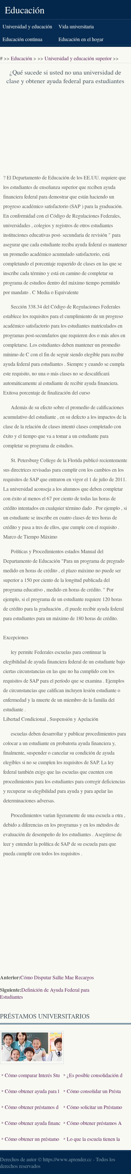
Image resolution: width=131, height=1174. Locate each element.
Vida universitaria (76, 26)
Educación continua (22, 39)
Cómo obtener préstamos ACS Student (93, 1128)
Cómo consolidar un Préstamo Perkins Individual (92, 1096)
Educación (25, 9)
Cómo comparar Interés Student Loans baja (31, 1080)
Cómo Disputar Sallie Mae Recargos (57, 977)
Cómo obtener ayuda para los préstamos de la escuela (30, 1096)
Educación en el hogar (81, 39)
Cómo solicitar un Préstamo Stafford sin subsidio (93, 1112)
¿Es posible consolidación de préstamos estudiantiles (93, 1080)
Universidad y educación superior (78, 58)
